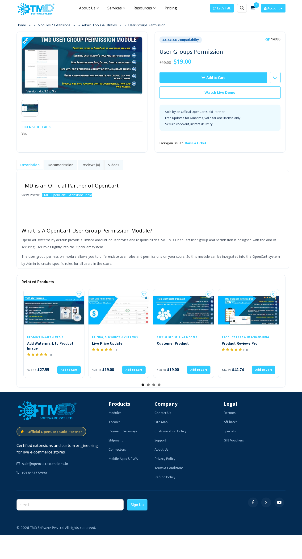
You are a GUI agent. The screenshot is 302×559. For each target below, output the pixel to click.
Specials (230, 431)
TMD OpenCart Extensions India (67, 195)
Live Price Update (107, 343)
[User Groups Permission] (29, 108)
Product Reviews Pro (239, 343)
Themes (114, 422)
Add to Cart (215, 77)
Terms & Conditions (169, 467)
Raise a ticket (195, 143)
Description (30, 165)
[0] (252, 8)
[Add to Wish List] (79, 294)
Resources (143, 8)
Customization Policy (170, 431)
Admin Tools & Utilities (99, 25)
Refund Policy (165, 477)
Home (23, 25)
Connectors (117, 449)
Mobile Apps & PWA (123, 458)
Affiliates (230, 422)
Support (160, 440)
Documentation (60, 165)
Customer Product (173, 343)
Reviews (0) (90, 165)
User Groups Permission (146, 25)
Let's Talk (223, 8)
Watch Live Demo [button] (220, 92)
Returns (229, 412)
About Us (87, 8)
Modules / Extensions (54, 25)
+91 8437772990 (34, 472)
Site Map (161, 422)
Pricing (170, 8)
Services (115, 8)
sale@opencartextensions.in (45, 463)
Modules (115, 412)
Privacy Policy (165, 458)
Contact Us (163, 412)
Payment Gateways (123, 431)
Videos (113, 165)
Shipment (116, 440)
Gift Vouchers (234, 440)
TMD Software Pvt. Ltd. (47, 527)
